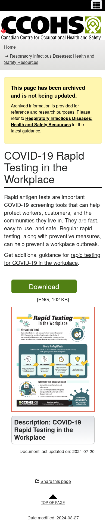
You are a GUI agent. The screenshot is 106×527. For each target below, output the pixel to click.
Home (10, 47)
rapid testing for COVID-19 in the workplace (52, 258)
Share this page (53, 483)
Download (53, 287)
